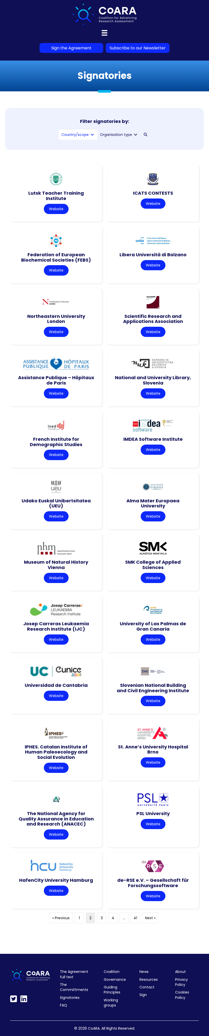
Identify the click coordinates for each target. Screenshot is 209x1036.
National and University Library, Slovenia (153, 380)
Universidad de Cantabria (56, 685)
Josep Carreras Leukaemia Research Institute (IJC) (56, 626)
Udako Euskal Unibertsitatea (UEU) (56, 503)
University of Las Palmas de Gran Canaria (153, 626)
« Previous (61, 917)
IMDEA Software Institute (153, 439)
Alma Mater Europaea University (152, 503)
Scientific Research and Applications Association (153, 319)
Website (56, 208)
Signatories (70, 997)
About (180, 971)
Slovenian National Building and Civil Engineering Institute (153, 688)
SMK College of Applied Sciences (153, 565)
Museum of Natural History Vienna (56, 565)
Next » (150, 917)
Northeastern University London (56, 319)
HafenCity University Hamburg (56, 880)
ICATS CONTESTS (153, 193)
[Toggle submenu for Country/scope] (92, 135)
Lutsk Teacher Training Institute (56, 196)
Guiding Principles (112, 990)
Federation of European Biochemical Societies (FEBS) (56, 257)
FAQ (63, 1005)
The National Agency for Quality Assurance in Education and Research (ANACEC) (56, 818)
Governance (115, 979)
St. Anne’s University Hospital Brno (153, 749)
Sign (143, 994)
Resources (148, 979)
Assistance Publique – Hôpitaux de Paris (56, 380)
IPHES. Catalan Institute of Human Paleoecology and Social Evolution (56, 752)
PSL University (153, 813)
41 (135, 917)
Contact (146, 987)
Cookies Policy (182, 995)
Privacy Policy (181, 982)
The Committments (74, 987)
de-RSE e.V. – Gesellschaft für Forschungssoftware (153, 883)
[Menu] (104, 32)
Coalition (112, 971)
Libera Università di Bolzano (153, 254)
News (144, 971)
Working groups (111, 1003)
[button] (145, 135)
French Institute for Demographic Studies (56, 442)
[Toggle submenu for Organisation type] (136, 135)
